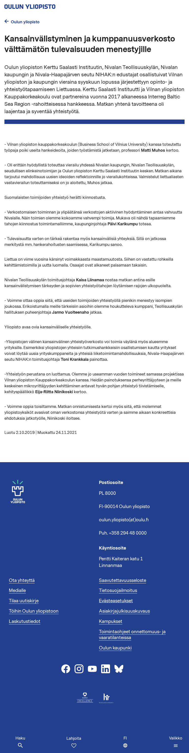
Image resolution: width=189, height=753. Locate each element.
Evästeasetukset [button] (116, 601)
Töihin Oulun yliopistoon (34, 611)
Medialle (17, 590)
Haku (20, 738)
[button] (176, 742)
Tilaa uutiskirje (24, 601)
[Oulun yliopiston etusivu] (45, 5)
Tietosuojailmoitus (118, 590)
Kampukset (110, 621)
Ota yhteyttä (22, 580)
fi (127, 744)
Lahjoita (73, 738)
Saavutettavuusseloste (122, 580)
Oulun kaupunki (115, 648)
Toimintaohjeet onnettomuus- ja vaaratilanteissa (132, 635)
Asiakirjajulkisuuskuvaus (124, 611)
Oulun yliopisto (25, 22)
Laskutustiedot (24, 621)
